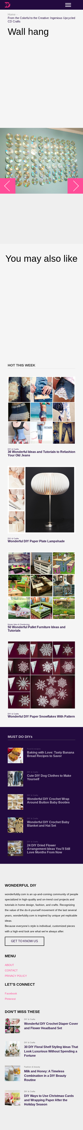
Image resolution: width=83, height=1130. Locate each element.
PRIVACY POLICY (16, 975)
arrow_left (9, 186)
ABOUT (9, 965)
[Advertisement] (41, 82)
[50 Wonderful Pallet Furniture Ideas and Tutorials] (41, 585)
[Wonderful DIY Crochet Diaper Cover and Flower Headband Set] (12, 1025)
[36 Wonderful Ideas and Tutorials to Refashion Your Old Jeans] (41, 410)
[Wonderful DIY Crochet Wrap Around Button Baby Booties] (15, 802)
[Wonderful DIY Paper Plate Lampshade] (41, 500)
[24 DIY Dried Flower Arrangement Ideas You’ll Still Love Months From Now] (15, 848)
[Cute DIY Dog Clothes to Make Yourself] (15, 778)
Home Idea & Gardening (19, 624)
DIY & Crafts (13, 449)
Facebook (11, 993)
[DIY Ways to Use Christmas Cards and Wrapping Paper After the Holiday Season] (12, 1098)
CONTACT (11, 970)
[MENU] (68, 5)
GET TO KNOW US (24, 941)
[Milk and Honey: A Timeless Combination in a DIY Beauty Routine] (12, 1073)
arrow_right (73, 186)
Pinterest (10, 998)
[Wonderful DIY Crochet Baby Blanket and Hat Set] (15, 825)
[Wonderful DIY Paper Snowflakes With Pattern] (41, 675)
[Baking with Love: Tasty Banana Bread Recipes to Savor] (15, 755)
